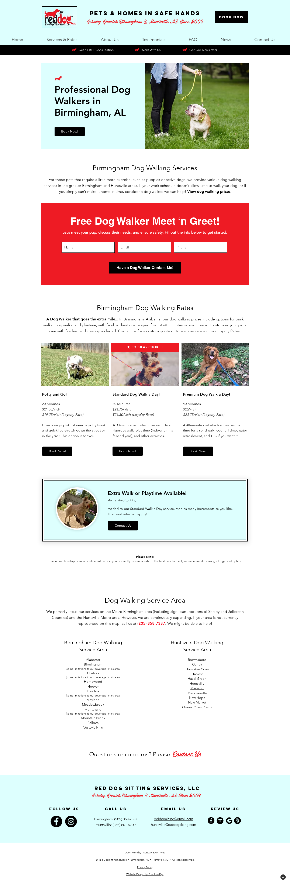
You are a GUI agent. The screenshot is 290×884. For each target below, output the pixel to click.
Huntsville (119, 185)
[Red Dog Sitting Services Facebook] (211, 820)
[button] (62, 37)
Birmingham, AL (140, 859)
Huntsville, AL (160, 859)
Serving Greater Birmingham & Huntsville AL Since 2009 (146, 795)
